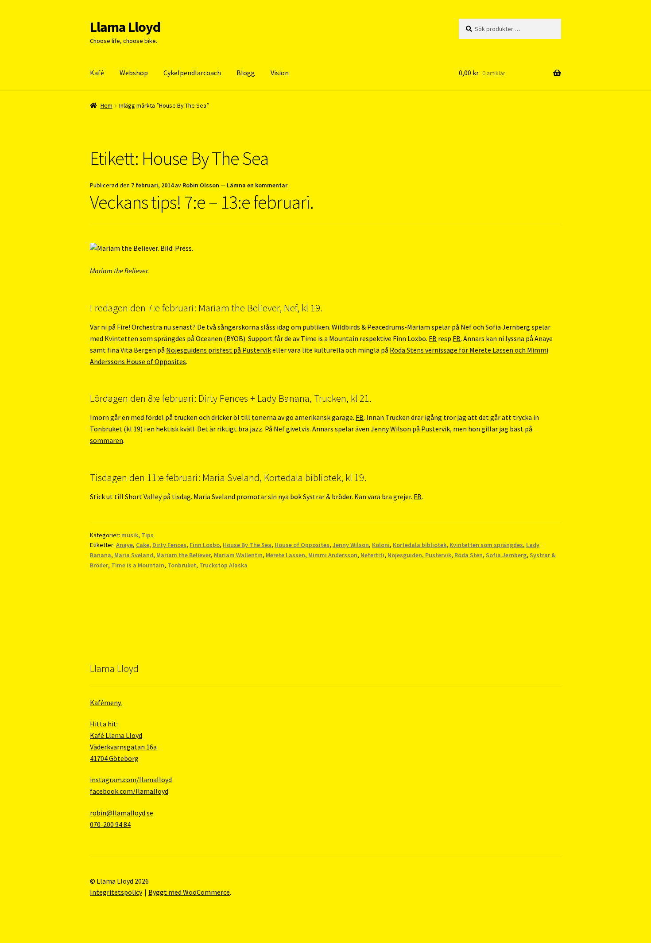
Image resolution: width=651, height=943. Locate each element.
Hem (106, 105)
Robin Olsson (200, 185)
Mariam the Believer (183, 555)
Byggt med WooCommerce (189, 892)
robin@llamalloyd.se (121, 812)
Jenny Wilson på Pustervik (410, 428)
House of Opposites (302, 545)
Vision (280, 72)
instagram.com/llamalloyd (131, 779)
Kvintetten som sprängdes (486, 545)
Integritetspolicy (116, 892)
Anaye (124, 545)
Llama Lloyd (125, 27)
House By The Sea (247, 545)
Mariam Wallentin (238, 555)
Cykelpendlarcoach (192, 72)
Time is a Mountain (137, 565)
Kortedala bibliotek (419, 545)
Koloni (381, 545)
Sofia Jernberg (506, 555)
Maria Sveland (133, 555)
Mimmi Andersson (332, 555)
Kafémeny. (106, 702)
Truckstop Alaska (223, 565)
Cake (142, 545)
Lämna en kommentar (257, 185)
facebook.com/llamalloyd (129, 791)
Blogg (245, 72)
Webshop (134, 72)
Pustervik (438, 555)
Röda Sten (468, 555)
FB (433, 338)
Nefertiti (372, 555)
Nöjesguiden (405, 555)
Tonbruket (106, 428)
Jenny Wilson (351, 545)
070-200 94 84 (110, 824)
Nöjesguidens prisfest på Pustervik (218, 349)
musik (129, 535)
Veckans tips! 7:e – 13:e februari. (202, 201)
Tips (147, 535)
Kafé (97, 72)
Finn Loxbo (205, 545)
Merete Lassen (285, 555)
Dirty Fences (169, 545)
